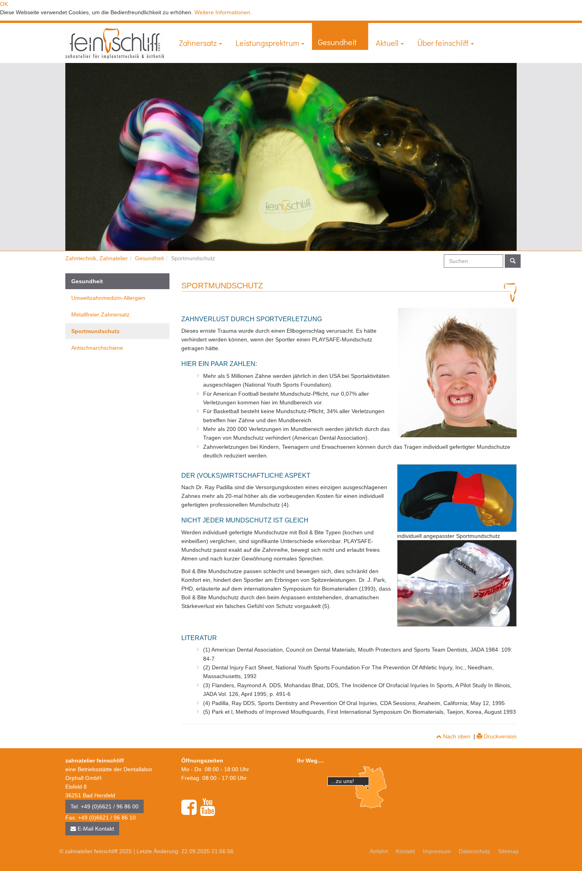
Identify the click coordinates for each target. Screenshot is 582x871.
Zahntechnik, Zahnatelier (96, 258)
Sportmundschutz (95, 331)
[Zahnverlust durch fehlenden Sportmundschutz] (457, 372)
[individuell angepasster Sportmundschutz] (457, 498)
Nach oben (455, 736)
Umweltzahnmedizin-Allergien (108, 298)
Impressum (437, 851)
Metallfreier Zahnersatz (100, 314)
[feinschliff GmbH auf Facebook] (189, 807)
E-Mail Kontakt (95, 828)
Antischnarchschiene (97, 348)
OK (4, 4)
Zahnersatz (198, 43)
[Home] (114, 43)
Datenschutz (474, 851)
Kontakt (405, 851)
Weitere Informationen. (223, 12)
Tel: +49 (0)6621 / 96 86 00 (104, 806)
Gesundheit (338, 42)
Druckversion (499, 736)
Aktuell (388, 43)
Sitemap (508, 851)
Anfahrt (379, 851)
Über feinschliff (443, 43)
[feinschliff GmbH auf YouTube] (207, 807)
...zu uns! (342, 781)
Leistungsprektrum (268, 43)
